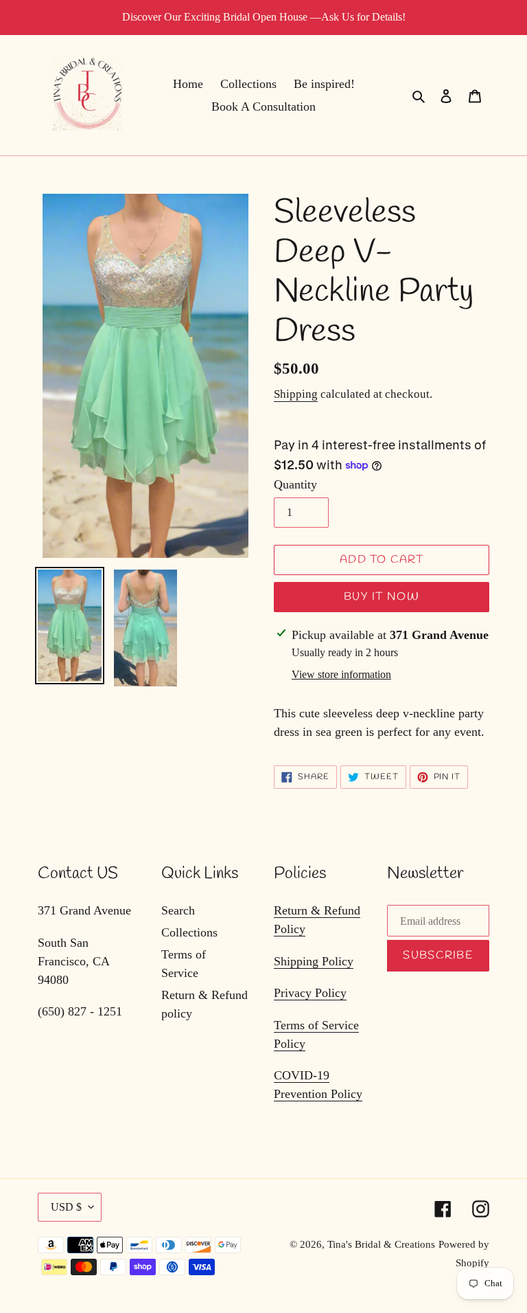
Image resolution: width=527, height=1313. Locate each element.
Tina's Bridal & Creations (381, 1244)
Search (178, 910)
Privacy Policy (310, 993)
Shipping (296, 394)
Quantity (295, 484)
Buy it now (381, 597)
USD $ (66, 1207)
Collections (189, 932)
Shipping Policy (313, 961)
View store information (341, 674)
